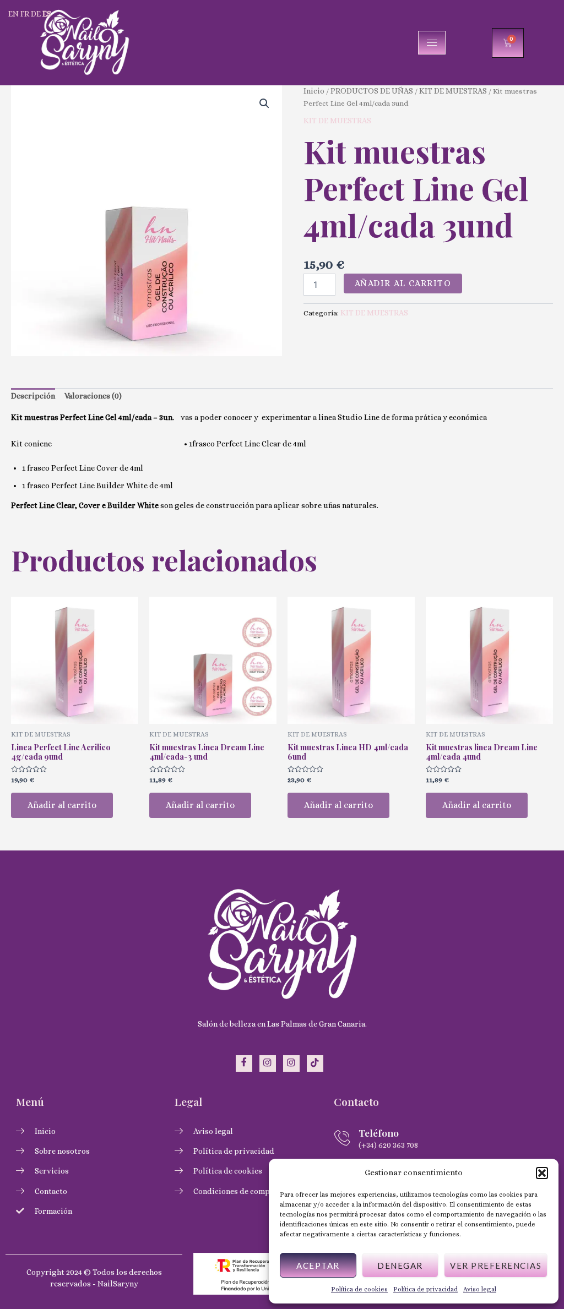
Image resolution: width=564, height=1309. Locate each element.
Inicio (313, 90)
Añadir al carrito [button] (62, 805)
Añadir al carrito (403, 283)
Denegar (400, 1265)
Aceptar (318, 1265)
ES (46, 13)
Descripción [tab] (33, 395)
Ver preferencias (495, 1265)
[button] (541, 1173)
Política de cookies (359, 1289)
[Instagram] (267, 1063)
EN (13, 13)
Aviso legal (479, 1289)
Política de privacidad (425, 1289)
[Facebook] (244, 1063)
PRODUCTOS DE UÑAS (371, 90)
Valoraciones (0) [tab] (93, 395)
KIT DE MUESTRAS (453, 90)
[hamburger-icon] (432, 42)
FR (24, 13)
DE (36, 13)
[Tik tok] (315, 1063)
